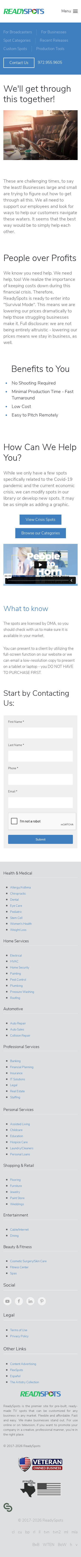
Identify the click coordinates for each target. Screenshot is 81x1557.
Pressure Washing (22, 992)
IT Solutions (17, 1079)
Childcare (16, 1130)
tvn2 (57, 1532)
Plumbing (16, 986)
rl (34, 1532)
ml (66, 1532)
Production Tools (50, 48)
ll (39, 1532)
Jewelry (15, 1192)
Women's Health (21, 924)
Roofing (15, 998)
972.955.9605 (50, 62)
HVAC (14, 961)
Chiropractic (18, 894)
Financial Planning (22, 1067)
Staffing (15, 1097)
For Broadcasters (17, 32)
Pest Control (18, 980)
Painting (15, 974)
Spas (13, 1273)
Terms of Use (18, 1330)
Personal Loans (20, 1154)
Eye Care (16, 906)
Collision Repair (20, 1036)
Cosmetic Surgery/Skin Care (28, 1261)
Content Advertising (23, 1364)
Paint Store (17, 1198)
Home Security (19, 968)
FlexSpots (16, 1370)
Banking (15, 1061)
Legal (13, 1085)
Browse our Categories (40, 533)
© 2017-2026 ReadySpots (40, 1520)
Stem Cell (16, 918)
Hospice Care (19, 1142)
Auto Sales (17, 1030)
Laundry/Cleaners (21, 1148)
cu (20, 1532)
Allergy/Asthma (20, 888)
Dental (14, 900)
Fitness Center (19, 1267)
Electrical (16, 956)
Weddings (17, 1204)
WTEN (48, 1544)
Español (15, 1376)
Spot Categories (17, 40)
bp (27, 1532)
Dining (14, 1236)
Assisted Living (20, 1124)
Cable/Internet (19, 1230)
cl (13, 1532)
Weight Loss (18, 930)
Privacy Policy (19, 1336)
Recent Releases (54, 40)
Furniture (16, 1186)
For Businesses (53, 32)
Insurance (16, 1073)
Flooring (15, 1180)
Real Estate (17, 1091)
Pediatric (16, 912)
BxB (35, 1544)
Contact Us (18, 62)
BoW (62, 1544)
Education (16, 1136)
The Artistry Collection (24, 1382)
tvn (47, 1532)
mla (75, 1532)
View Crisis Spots (40, 519)
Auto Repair (18, 1023)
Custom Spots (15, 48)
